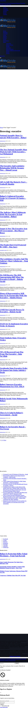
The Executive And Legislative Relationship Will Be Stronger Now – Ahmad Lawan (12, 168)
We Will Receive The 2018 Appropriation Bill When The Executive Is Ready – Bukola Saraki (12, 278)
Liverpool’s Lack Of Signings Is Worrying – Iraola (15, 474)
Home (4, 31)
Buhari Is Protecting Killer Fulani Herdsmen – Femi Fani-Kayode (13, 555)
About (4, 7)
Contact (5, 14)
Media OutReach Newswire (13, 50)
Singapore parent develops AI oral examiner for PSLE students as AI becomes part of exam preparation (14, 502)
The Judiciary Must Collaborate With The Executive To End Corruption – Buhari (13, 214)
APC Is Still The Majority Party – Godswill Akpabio (13, 183)
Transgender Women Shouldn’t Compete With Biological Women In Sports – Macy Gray (12, 567)
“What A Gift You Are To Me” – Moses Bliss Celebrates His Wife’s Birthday (14, 498)
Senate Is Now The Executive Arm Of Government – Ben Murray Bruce (13, 231)
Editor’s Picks (9, 45)
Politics (5, 38)
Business (5, 32)
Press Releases (9, 49)
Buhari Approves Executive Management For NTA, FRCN (12, 385)
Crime (4, 35)
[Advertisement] (14, 84)
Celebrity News (3, 250)
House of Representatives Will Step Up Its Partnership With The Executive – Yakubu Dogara (13, 295)
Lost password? (4, 707)
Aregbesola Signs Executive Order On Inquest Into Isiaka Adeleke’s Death (13, 370)
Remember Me (5, 706)
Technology (6, 40)
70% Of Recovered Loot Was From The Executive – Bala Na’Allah (11, 354)
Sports (4, 39)
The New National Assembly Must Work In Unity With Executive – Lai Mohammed (13, 152)
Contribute (5, 10)
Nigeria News (2, 157)
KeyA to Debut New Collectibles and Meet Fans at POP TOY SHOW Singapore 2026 (15, 493)
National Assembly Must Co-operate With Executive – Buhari (13, 136)
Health (7, 46)
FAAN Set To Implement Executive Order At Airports (14, 325)
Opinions (8, 47)
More (4, 42)
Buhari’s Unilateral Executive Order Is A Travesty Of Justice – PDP (13, 198)
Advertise (5, 8)
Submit (17, 663)
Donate (5, 11)
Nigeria (5, 36)
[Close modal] (0, 692)
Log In (2, 704)
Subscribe (2, 56)
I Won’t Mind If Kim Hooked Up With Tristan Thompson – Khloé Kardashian (14, 482)
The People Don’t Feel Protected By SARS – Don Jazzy (13, 246)
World (7, 52)
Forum (4, 13)
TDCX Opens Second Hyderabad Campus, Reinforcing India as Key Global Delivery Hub (14, 496)
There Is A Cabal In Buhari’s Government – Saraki (11, 414)
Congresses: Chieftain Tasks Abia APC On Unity (13, 575)
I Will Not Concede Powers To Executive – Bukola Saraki (12, 311)
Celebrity (5, 33)
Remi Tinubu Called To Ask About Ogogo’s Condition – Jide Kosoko (14, 476)
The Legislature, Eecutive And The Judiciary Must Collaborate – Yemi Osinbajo (14, 261)
